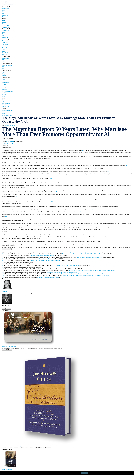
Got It (84, 473)
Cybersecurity (5, 59)
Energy (3, 73)
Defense (4, 22)
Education (4, 89)
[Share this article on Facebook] (4, 143)
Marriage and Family (6, 103)
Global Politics (5, 25)
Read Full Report (6, 308)
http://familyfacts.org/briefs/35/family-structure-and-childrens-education (61, 272)
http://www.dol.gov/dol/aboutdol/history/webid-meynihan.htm (76, 252)
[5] (16, 175)
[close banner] (132, 473)
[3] (103, 168)
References (6, 249)
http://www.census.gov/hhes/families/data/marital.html (38, 258)
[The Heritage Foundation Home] (8, 5)
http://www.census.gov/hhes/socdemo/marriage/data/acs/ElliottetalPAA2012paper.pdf (81, 253)
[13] (81, 211)
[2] (126, 165)
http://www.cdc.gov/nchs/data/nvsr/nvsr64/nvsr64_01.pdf (66, 265)
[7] (25, 187)
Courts (3, 79)
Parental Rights (5, 105)
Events (3, 10)
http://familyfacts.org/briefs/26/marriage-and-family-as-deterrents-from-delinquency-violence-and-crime (81, 273)
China (3, 49)
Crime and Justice (6, 81)
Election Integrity (6, 82)
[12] (92, 209)
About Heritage (5, 8)
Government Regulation (7, 91)
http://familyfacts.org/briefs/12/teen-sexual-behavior (48, 277)
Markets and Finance (6, 112)
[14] (92, 214)
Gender (3, 99)
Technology (4, 94)
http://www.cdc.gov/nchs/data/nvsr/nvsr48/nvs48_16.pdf (89, 257)
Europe (3, 51)
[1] (82, 150)
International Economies (7, 110)
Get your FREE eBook (7, 349)
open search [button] (6, 115)
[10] (123, 199)
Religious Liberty (6, 106)
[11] (52, 201)
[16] (55, 219)
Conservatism (5, 42)
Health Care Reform (6, 92)
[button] (2, 16)
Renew (3, 11)
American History (6, 27)
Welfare (4, 96)
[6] (51, 178)
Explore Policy (5, 15)
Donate (10, 115)
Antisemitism (5, 47)
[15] (6, 216)
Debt (3, 66)
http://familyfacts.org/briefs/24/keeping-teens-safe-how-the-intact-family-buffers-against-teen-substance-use (86, 275)
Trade (3, 113)
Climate (4, 72)
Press (3, 13)
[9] (16, 196)
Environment (5, 75)
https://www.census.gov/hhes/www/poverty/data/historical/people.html (45, 260)
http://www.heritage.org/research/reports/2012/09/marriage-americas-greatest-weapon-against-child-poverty (91, 270)
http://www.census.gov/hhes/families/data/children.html (42, 255)
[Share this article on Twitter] (3, 143)
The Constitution (5, 86)
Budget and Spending (7, 65)
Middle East (5, 20)
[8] (56, 191)
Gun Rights (4, 84)
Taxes (3, 68)
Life (3, 101)
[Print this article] (12, 143)
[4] (108, 171)
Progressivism (5, 44)
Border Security (6, 23)
